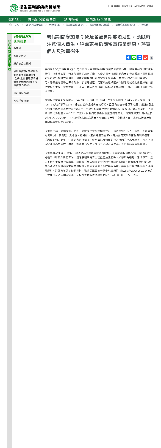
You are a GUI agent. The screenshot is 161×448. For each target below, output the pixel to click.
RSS (151, 5)
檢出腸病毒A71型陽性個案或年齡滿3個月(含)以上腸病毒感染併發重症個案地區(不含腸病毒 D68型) (26, 78)
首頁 (16, 24)
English (128, 5)
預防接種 (71, 19)
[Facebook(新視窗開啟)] (128, 57)
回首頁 (117, 5)
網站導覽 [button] (140, 5)
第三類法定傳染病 (74, 24)
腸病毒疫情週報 (22, 63)
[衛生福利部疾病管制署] (35, 7)
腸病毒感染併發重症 (99, 24)
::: (8, 31)
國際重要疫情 (21, 100)
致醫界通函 (20, 56)
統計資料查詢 (21, 93)
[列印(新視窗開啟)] (139, 57)
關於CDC (15, 19)
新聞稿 (145, 24)
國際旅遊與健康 (98, 19)
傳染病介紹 (54, 24)
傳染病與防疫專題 (42, 19)
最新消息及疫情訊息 (125, 24)
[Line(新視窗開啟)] (134, 57)
